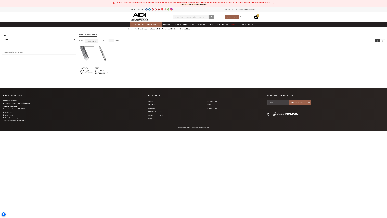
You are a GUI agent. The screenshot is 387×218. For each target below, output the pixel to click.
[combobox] (191, 17)
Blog (150, 118)
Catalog (151, 108)
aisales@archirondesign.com (12, 118)
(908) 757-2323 (8, 112)
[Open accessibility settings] (4, 214)
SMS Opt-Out (212, 108)
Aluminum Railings (141, 29)
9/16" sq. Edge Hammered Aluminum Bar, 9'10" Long (102, 72)
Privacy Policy (182, 127)
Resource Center (155, 115)
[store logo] (139, 17)
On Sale (151, 104)
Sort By (81, 41)
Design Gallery (154, 111)
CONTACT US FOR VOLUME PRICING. (193, 4)
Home (130, 29)
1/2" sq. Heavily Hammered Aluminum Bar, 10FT (86, 72)
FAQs (209, 104)
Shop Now (231, 17)
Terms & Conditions (192, 127)
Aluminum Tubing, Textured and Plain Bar (163, 29)
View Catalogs (137, 9)
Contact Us (212, 101)
